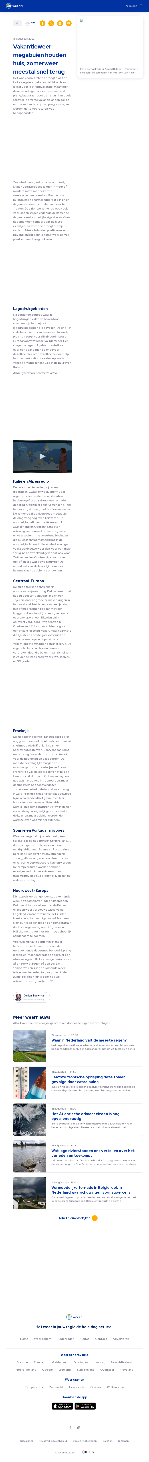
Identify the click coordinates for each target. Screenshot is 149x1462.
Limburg (99, 1362)
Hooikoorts (76, 1387)
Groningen (80, 1362)
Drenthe (22, 1362)
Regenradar (65, 1339)
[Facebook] (70, 1428)
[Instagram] (78, 1428)
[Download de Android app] (85, 1406)
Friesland (40, 1362)
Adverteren (121, 1339)
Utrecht (47, 1370)
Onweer (95, 1387)
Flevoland (126, 1370)
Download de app (74, 1397)
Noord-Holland (26, 1370)
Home (24, 1339)
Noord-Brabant (121, 1362)
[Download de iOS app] (62, 1406)
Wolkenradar (115, 1387)
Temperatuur (34, 1387)
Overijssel (107, 1370)
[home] (15, 5)
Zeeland (65, 1370)
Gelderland (60, 1362)
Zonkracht (56, 1387)
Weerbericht (43, 1339)
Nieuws (84, 1339)
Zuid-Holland (85, 1370)
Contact (101, 1339)
